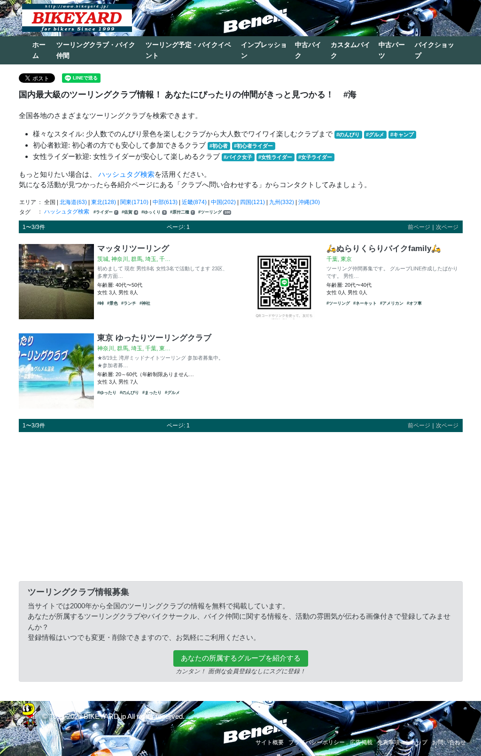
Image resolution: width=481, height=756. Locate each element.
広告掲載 (361, 742)
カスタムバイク (350, 50)
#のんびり (348, 134)
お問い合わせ (449, 742)
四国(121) (252, 202)
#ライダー (105, 212)
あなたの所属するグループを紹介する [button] (241, 658)
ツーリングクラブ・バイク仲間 (95, 50)
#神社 (145, 303)
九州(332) (281, 202)
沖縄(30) (309, 202)
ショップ (416, 742)
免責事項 (388, 742)
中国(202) (223, 202)
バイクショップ (434, 50)
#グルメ (375, 134)
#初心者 (218, 146)
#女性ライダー (275, 157)
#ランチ (128, 303)
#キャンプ (402, 134)
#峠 (100, 303)
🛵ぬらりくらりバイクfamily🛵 (383, 248)
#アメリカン (391, 303)
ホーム (39, 50)
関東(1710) (134, 202)
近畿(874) (194, 202)
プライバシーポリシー (316, 742)
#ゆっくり (153, 212)
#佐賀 (129, 212)
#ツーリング (214, 212)
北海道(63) (73, 202)
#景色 (112, 303)
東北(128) (103, 202)
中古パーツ (392, 50)
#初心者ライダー (253, 146)
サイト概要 (270, 742)
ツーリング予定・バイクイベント (188, 50)
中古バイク (308, 50)
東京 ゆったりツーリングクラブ (154, 337)
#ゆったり (106, 392)
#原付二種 (182, 212)
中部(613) (165, 202)
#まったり (152, 392)
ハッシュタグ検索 (126, 174)
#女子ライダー (315, 157)
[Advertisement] (241, 505)
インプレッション (264, 50)
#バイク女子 (238, 157)
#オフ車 (414, 303)
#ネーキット (365, 303)
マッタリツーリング (133, 248)
